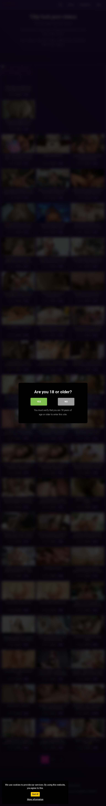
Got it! (35, 794)
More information (35, 799)
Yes (39, 401)
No (66, 401)
